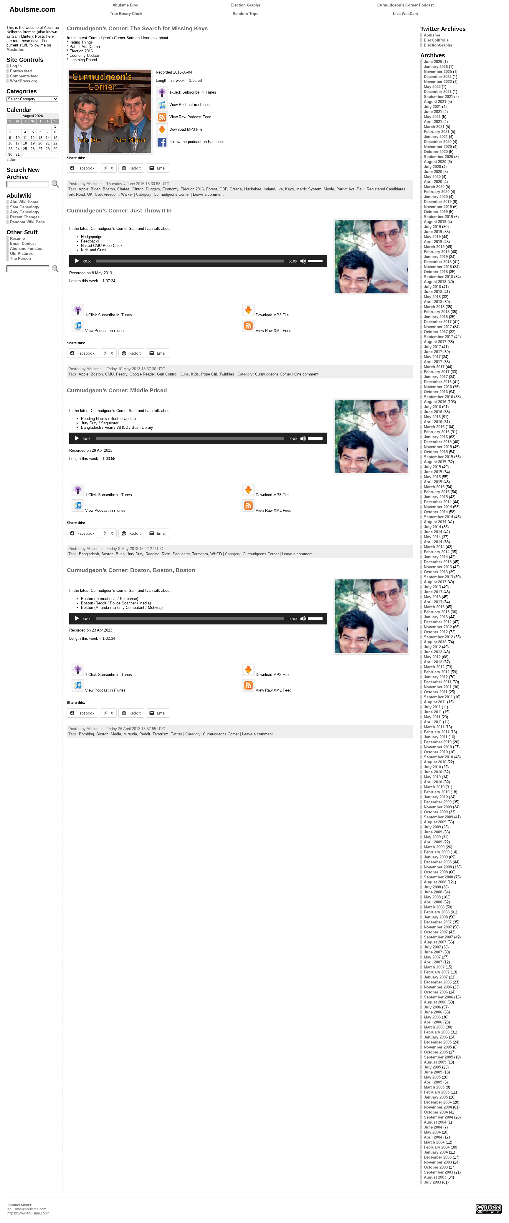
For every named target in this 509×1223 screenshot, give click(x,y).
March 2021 (434, 126)
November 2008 (438, 867)
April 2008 (433, 902)
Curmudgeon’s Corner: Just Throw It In (119, 210)
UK (89, 194)
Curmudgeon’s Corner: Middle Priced (117, 390)
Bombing (86, 734)
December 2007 (438, 922)
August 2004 (435, 1122)
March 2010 (434, 787)
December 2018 (438, 262)
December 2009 (438, 802)
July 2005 (432, 1067)
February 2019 (436, 252)
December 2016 (438, 382)
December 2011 (437, 682)
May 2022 (432, 86)
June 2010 (433, 772)
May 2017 (432, 357)
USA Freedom (107, 194)
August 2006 (435, 1002)
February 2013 (436, 612)
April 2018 (433, 302)
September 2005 (438, 1057)
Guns (184, 374)
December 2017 (438, 322)
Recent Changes (24, 217)
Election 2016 (192, 189)
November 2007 (438, 927)
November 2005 (438, 1047)
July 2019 (432, 227)
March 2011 (434, 727)
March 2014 (434, 547)
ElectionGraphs (438, 45)
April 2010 (433, 782)
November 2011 (438, 687)
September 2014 (438, 517)
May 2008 (432, 897)
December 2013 (438, 562)
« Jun (11, 159)
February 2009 (436, 852)
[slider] (316, 260)
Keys (289, 189)
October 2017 (436, 332)
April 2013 (433, 602)
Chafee (123, 189)
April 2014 (433, 542)
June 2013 (433, 592)
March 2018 (434, 307)
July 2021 (432, 106)
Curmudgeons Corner (172, 194)
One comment (306, 374)
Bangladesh (89, 554)
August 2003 (435, 1177)
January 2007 (436, 977)
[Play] (77, 261)
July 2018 (432, 287)
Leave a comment (208, 194)
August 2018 (435, 282)
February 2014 (436, 552)
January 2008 (436, 917)
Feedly (121, 374)
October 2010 (436, 752)
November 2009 (438, 807)
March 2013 (434, 607)
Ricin (166, 554)
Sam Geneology (24, 207)
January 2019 (436, 257)
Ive (280, 189)
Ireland (269, 189)
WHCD (216, 554)
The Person (20, 258)
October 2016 (436, 392)
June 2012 (433, 652)
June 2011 (433, 712)
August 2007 (435, 942)
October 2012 (436, 632)
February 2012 (436, 672)
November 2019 (438, 207)
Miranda (130, 734)
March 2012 (434, 667)
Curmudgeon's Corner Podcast (405, 5)
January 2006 (436, 1037)
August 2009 (435, 822)
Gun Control (167, 374)
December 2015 (438, 442)
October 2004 (436, 1112)
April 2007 (433, 962)
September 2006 (438, 997)
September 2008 (438, 877)
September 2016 (438, 397)
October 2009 (436, 812)
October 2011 (435, 692)
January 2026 (436, 66)
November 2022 (438, 81)
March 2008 (434, 907)
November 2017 (438, 327)
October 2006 (436, 992)
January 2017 (436, 377)
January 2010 (436, 797)
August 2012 (435, 642)
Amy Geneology (24, 212)
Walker (127, 194)
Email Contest (23, 243)
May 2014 (432, 537)
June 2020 (433, 172)
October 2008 (436, 872)
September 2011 (438, 697)
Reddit (144, 734)
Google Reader (142, 374)
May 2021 (432, 116)
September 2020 (438, 156)
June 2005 (433, 1072)
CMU (109, 374)
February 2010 (436, 792)
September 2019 (438, 217)
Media (116, 734)
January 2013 (436, 617)
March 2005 (434, 1087)
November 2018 (438, 267)
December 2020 (438, 141)
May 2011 (432, 717)
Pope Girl (209, 374)
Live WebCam (405, 13)
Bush (120, 554)
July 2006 (432, 1007)
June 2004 (433, 1127)
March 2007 (434, 967)
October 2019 (436, 212)
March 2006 (434, 1027)
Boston (109, 189)
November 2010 (438, 747)
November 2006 (438, 987)
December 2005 (438, 1042)
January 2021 (436, 136)
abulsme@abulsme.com (26, 1209)
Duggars (153, 189)
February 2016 (436, 432)
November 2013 (438, 567)
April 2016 (433, 422)
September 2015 (438, 457)
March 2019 (434, 247)
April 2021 (433, 121)
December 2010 (438, 742)
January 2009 (436, 857)
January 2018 (436, 317)
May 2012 (432, 657)
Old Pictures (21, 253)
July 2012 (432, 647)
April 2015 (433, 482)
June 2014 (433, 532)
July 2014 (432, 527)
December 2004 (438, 1102)
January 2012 (436, 677)
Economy (170, 189)
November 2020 (438, 146)
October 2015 (436, 452)
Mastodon (15, 49)
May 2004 (432, 1132)
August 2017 (435, 342)
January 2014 (436, 557)
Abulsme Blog (125, 5)
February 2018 (436, 312)
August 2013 (435, 582)
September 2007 (438, 937)
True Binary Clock (126, 13)
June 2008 (433, 892)
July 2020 (432, 166)
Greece (235, 189)
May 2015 (432, 477)
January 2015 (436, 497)
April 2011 (433, 722)
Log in (16, 66)
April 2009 (433, 842)
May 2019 (432, 237)
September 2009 (438, 817)
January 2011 (435, 737)
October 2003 (436, 1167)
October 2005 (436, 1052)
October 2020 (436, 151)
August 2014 (435, 522)
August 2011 (435, 702)
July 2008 (432, 887)
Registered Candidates (386, 189)
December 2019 (438, 202)
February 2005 (436, 1092)
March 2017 (434, 367)
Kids (195, 374)
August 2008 (435, 882)
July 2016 (432, 407)
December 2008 (438, 862)
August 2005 (435, 1062)
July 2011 (432, 707)
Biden (95, 189)
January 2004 (436, 1152)
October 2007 (436, 932)
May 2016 (432, 417)
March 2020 (434, 187)
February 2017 (436, 372)
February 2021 (436, 131)
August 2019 (435, 222)
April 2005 (433, 1082)
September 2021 (438, 96)
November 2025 (438, 71)
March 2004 (434, 1142)
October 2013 (436, 572)
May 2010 (432, 777)
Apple (83, 189)
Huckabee (252, 189)
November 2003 (438, 1162)
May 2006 (432, 1017)
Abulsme (432, 35)
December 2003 (438, 1157)
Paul (360, 189)
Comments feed (24, 76)
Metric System (308, 189)
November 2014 (438, 507)
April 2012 (433, 662)
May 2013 (432, 597)
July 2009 (432, 827)
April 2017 (433, 362)
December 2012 (438, 622)
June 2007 (433, 952)
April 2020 (433, 182)
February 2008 (436, 912)
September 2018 (438, 277)
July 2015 (432, 467)
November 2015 (438, 447)
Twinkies (226, 374)
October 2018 (436, 272)
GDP (223, 189)
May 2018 (432, 297)
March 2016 (434, 427)
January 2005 (436, 1097)
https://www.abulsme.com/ (28, 1213)
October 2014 (436, 512)
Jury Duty (135, 554)
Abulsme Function (27, 248)
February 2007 (436, 972)
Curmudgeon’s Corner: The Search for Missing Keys (137, 28)
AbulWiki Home (24, 202)
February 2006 (436, 1032)
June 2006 (433, 1012)
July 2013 (432, 587)
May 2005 (432, 1077)
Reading (152, 554)
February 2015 (436, 492)
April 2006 (433, 1022)
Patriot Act (345, 189)
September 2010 (438, 757)
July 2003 (432, 1182)
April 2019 (433, 242)
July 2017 (432, 347)
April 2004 (433, 1137)
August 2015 (435, 462)
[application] (198, 261)
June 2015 (433, 472)
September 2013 (438, 577)
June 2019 (433, 232)
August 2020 (435, 161)
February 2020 (436, 192)
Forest (211, 189)
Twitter (176, 734)
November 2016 (438, 387)
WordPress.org (23, 81)
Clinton (137, 189)
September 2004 (438, 1117)
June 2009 (433, 832)
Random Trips (245, 13)
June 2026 (433, 61)
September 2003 (438, 1172)
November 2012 (438, 627)
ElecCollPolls (436, 40)
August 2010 (435, 762)
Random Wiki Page (27, 222)
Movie (329, 189)
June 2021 (433, 111)
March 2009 (434, 847)
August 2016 (435, 402)
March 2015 (434, 487)
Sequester (181, 554)
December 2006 (438, 982)
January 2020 (436, 197)
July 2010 (432, 767)
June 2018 (433, 292)
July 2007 (432, 947)
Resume (17, 238)
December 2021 (438, 91)
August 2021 (435, 101)
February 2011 (436, 732)
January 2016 (436, 437)
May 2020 (432, 177)
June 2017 (433, 352)
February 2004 (436, 1147)
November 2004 (438, 1107)
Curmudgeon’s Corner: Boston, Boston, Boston (131, 570)
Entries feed (21, 71)
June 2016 (433, 412)
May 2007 (432, 957)
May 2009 (432, 837)
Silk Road (76, 194)
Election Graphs (245, 5)
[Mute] (303, 261)
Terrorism (200, 554)
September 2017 (438, 337)
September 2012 (438, 637)
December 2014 (438, 502)
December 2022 (438, 76)
